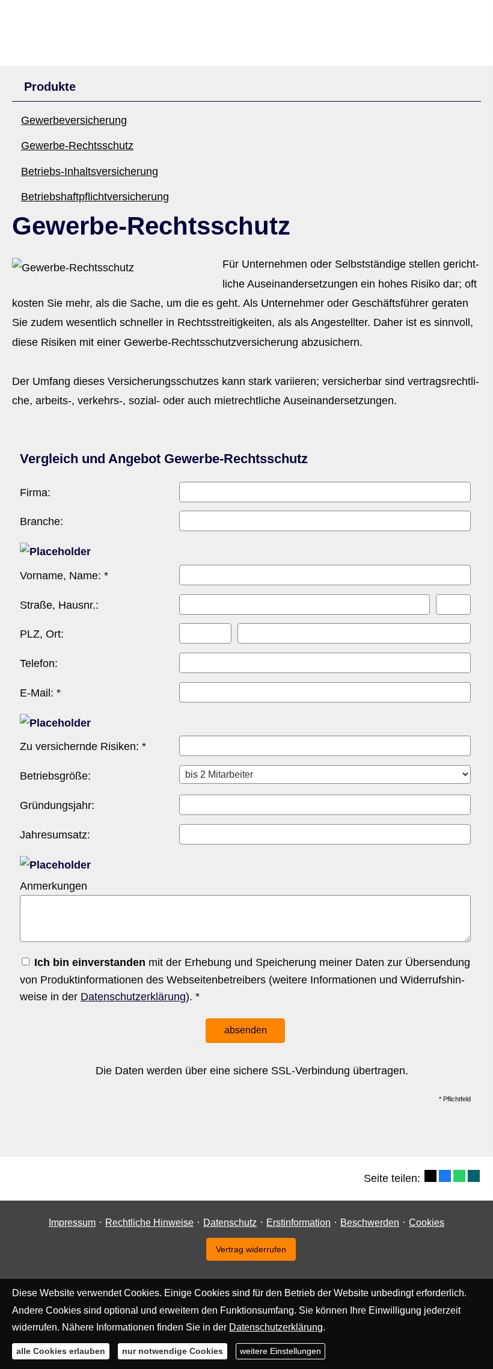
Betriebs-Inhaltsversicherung (89, 171)
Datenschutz (230, 1222)
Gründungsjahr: (57, 805)
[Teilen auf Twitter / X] (430, 1176)
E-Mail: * (40, 693)
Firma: (35, 493)
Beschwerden (369, 1222)
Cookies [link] (426, 1222)
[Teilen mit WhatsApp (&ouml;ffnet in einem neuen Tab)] (459, 1176)
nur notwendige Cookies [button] (172, 1351)
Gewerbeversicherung (74, 120)
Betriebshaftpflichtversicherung (95, 197)
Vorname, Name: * (64, 576)
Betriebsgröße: (55, 776)
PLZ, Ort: (42, 634)
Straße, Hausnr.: (59, 605)
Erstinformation (298, 1222)
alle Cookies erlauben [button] (60, 1351)
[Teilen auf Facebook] (445, 1176)
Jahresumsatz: (55, 835)
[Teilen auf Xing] (474, 1176)
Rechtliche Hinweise (149, 1222)
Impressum (72, 1222)
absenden (245, 1030)
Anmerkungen (53, 886)
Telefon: (39, 663)
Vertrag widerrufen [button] (251, 1249)
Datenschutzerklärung (133, 997)
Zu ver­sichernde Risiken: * (83, 746)
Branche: (41, 521)
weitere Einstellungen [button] (280, 1351)
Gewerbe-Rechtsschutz (77, 146)
